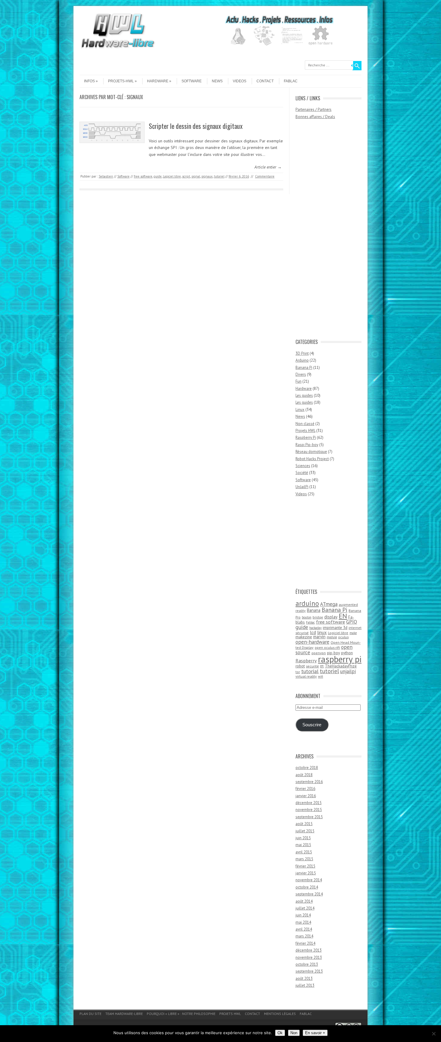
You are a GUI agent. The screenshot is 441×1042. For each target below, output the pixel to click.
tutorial (310, 671)
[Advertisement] (320, 232)
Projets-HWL (121, 81)
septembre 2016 (309, 781)
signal (195, 176)
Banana (313, 610)
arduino (307, 603)
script (186, 176)
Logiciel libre (172, 176)
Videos (239, 81)
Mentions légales (280, 1013)
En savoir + (315, 1033)
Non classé (305, 423)
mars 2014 (304, 936)
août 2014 (304, 901)
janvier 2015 (306, 873)
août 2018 (304, 774)
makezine (304, 636)
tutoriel (219, 176)
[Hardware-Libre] (118, 48)
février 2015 (305, 866)
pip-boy (333, 652)
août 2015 (304, 823)
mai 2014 (303, 922)
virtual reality (306, 676)
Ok (280, 1033)
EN (343, 616)
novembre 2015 (309, 809)
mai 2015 (303, 844)
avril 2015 (304, 852)
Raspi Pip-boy (307, 444)
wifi (320, 676)
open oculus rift (327, 647)
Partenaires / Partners (314, 109)
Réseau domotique (311, 451)
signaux (207, 176)
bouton (306, 617)
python (347, 652)
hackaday (315, 628)
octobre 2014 (307, 887)
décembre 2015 (309, 802)
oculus (343, 637)
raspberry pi (340, 659)
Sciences (303, 465)
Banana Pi (304, 367)
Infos (89, 81)
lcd (313, 632)
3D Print (302, 353)
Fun (299, 381)
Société (302, 472)
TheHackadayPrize (341, 666)
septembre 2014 (309, 894)
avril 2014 (304, 929)
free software (143, 176)
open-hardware (312, 641)
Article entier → (268, 167)
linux (322, 632)
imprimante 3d (335, 627)
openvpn (318, 653)
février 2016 (305, 788)
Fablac (291, 81)
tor (298, 672)
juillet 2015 (305, 831)
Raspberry (306, 661)
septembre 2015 (309, 816)
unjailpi (348, 671)
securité (312, 666)
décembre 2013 (309, 950)
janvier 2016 (306, 795)
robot (300, 666)
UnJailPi (302, 486)
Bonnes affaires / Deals (315, 116)
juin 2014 (303, 915)
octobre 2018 (307, 767)
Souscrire (311, 724)
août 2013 (304, 978)
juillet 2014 (305, 908)
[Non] (433, 1034)
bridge (318, 617)
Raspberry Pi (306, 437)
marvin (319, 636)
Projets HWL (305, 430)
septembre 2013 (309, 971)
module (332, 637)
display (331, 617)
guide (158, 176)
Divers (301, 374)
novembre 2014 (309, 880)
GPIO (351, 621)
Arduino (302, 360)
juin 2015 (303, 837)
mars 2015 (304, 858)
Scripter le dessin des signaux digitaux (196, 126)
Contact (265, 81)
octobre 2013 (307, 964)
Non (293, 1033)
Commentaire (264, 176)
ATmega (329, 604)
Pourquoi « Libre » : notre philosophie (181, 1013)
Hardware (157, 81)
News (217, 81)
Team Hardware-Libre (124, 1013)
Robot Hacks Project (312, 458)
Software (192, 81)
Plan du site (90, 1013)
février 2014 (305, 943)
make (353, 633)
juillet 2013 (305, 985)
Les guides (304, 395)
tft (322, 666)
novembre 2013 (309, 957)
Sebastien (106, 176)
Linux (300, 409)
